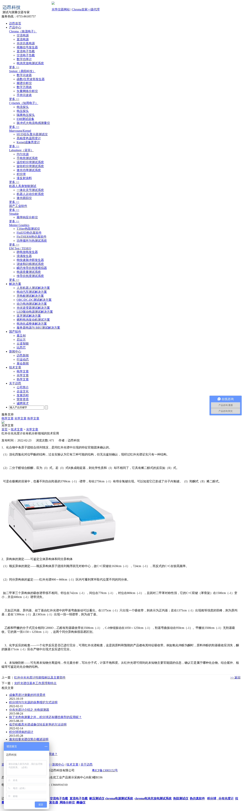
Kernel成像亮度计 (28, 142)
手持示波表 (24, 95)
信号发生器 (50, 802)
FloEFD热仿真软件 (29, 232)
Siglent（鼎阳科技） (22, 71)
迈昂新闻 (23, 355)
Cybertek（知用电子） (23, 103)
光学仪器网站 (61, 9)
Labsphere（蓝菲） (21, 150)
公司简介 (23, 387)
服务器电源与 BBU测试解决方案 (38, 327)
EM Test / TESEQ (20, 248)
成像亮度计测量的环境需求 (27, 695)
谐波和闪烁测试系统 (30, 264)
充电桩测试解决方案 (30, 295)
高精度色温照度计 (29, 138)
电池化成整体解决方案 (32, 323)
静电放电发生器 (27, 252)
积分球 (21, 174)
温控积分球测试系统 (30, 162)
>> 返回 (235, 677)
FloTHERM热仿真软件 (32, 236)
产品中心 (15, 27)
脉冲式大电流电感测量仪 (33, 123)
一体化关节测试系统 (30, 190)
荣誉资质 (23, 399)
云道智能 (23, 343)
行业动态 (23, 359)
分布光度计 (225, 798)
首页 (5, 429)
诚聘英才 (23, 403)
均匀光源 (23, 154)
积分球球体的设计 (21, 731)
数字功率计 (24, 59)
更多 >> (14, 67)
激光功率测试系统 (29, 170)
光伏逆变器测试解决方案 (33, 307)
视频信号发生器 (27, 47)
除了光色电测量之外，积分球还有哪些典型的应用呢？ (45, 717)
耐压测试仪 (96, 798)
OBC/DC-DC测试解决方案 (34, 299)
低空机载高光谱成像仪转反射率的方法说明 (38, 724)
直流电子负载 (26, 51)
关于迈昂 (15, 383)
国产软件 (15, 331)
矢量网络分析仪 (27, 91)
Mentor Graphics (19, 225)
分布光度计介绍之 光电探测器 (29, 709)
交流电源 (23, 35)
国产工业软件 (18, 206)
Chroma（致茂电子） (23, 31)
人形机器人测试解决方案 (33, 287)
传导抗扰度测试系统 (30, 275)
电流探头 (23, 107)
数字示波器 (24, 75)
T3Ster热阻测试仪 (28, 228)
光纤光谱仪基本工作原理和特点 (35, 683)
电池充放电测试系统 (30, 63)
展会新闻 (23, 363)
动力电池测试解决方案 (32, 303)
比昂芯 (21, 347)
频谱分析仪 (24, 83)
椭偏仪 (80, 802)
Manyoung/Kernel (20, 130)
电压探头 (23, 111)
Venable (14, 213)
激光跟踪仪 (24, 198)
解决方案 (15, 283)
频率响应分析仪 (27, 217)
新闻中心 (15, 351)
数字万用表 (24, 87)
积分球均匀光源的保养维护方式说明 (33, 702)
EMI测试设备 (25, 119)
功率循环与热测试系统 (32, 240)
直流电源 (23, 39)
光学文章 (23, 375)
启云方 (21, 339)
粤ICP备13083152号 (105, 770)
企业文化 (23, 391)
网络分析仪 (67, 802)
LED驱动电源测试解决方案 (35, 311)
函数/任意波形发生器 (31, 79)
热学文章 (23, 379)
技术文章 (15, 367)
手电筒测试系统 (27, 158)
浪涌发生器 (24, 256)
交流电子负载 (26, 55)
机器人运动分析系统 (30, 194)
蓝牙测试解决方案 (29, 315)
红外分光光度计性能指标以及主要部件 (40, 677)
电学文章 (23, 371)
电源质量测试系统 (29, 271)
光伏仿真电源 (26, 43)
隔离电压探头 (26, 115)
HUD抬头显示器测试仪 (32, 134)
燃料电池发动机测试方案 (33, 319)
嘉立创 (21, 335)
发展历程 (23, 395)
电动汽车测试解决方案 (32, 291)
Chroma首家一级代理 (86, 9)
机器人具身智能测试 (22, 186)
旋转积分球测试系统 (30, 166)
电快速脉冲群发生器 (30, 260)
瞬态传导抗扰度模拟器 (32, 268)
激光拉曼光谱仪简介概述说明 (28, 739)
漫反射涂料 (24, 178)
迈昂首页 (15, 23)
